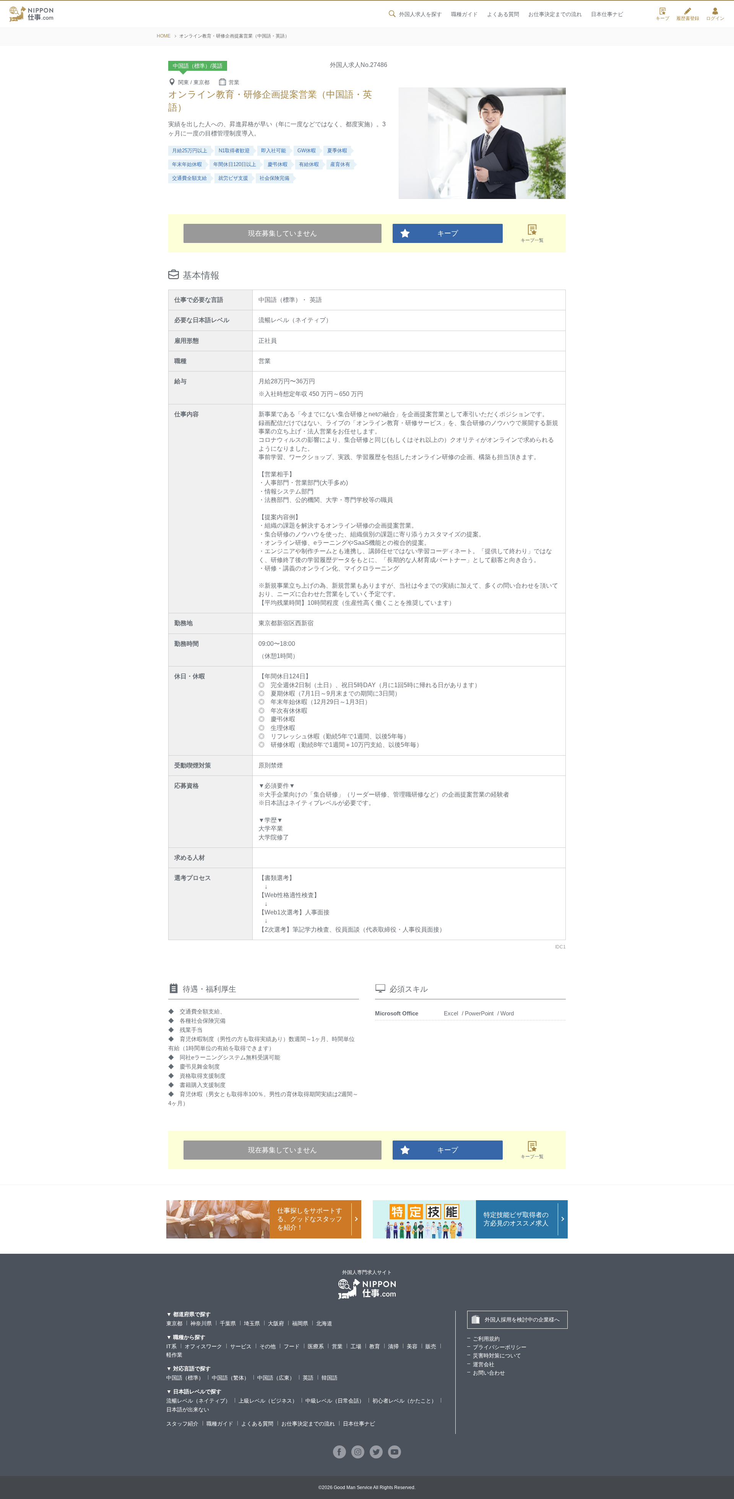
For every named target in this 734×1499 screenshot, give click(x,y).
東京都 (174, 1323)
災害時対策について (497, 1355)
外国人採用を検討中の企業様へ (522, 1320)
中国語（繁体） (230, 1378)
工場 (356, 1346)
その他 (268, 1346)
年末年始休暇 (187, 164)
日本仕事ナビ (607, 14)
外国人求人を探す (420, 14)
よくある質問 (503, 14)
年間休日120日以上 (234, 164)
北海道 (324, 1323)
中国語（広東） (276, 1378)
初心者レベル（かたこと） (404, 1401)
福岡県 (300, 1323)
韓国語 (330, 1378)
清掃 (393, 1346)
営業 (337, 1346)
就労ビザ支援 (233, 178)
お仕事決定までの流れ (555, 14)
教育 (374, 1346)
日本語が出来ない (187, 1409)
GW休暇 (306, 150)
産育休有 (340, 164)
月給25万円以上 (189, 150)
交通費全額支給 (189, 178)
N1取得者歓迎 (234, 150)
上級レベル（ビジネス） (268, 1401)
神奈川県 (201, 1323)
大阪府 (276, 1323)
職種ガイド (464, 14)
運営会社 (483, 1364)
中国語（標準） (185, 1378)
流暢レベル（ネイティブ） (198, 1401)
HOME (164, 36)
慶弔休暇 (277, 164)
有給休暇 (309, 164)
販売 (430, 1346)
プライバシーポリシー (499, 1347)
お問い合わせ (489, 1373)
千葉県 (228, 1323)
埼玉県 (252, 1323)
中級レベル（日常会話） (334, 1401)
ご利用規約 (486, 1339)
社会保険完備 (274, 178)
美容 (412, 1346)
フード (292, 1346)
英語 (308, 1378)
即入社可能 (273, 150)
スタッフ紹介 (182, 1424)
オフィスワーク (203, 1346)
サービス (241, 1346)
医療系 (316, 1346)
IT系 (171, 1346)
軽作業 (174, 1355)
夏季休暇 (337, 150)
